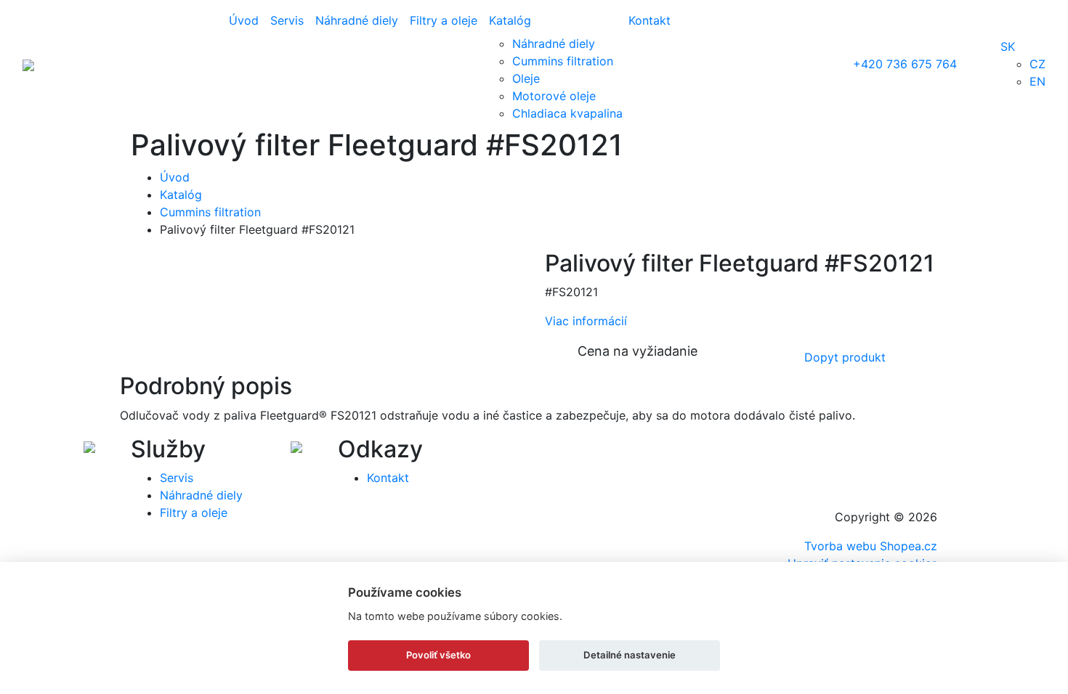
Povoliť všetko (438, 655)
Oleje (526, 78)
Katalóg (510, 20)
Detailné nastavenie (629, 655)
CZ (1037, 64)
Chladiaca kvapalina (567, 113)
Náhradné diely (356, 20)
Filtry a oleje (443, 20)
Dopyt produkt (845, 357)
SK (1007, 46)
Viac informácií (586, 321)
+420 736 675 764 (905, 64)
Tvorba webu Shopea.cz (870, 546)
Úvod (244, 20)
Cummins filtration (562, 61)
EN (1037, 81)
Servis (287, 20)
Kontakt (649, 20)
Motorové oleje (554, 96)
